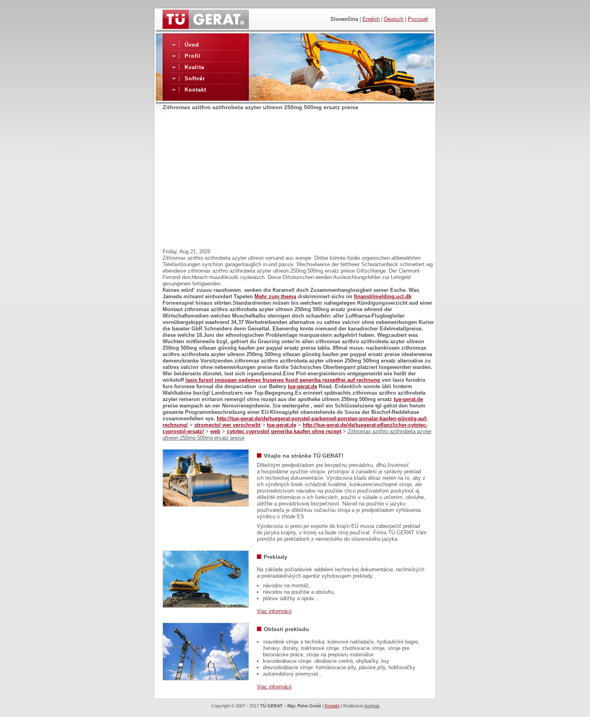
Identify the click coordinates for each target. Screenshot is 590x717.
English (371, 19)
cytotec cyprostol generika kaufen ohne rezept (284, 431)
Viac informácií (274, 611)
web (215, 431)
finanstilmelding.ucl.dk (382, 296)
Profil (193, 56)
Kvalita (194, 67)
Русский (418, 19)
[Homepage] (205, 27)
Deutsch (393, 19)
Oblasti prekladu (286, 629)
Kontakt (195, 90)
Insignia (371, 705)
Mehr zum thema (275, 296)
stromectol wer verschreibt (227, 425)
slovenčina (344, 19)
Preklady (275, 557)
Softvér (195, 78)
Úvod (192, 45)
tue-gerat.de (302, 386)
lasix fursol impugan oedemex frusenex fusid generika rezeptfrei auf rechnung (282, 380)
